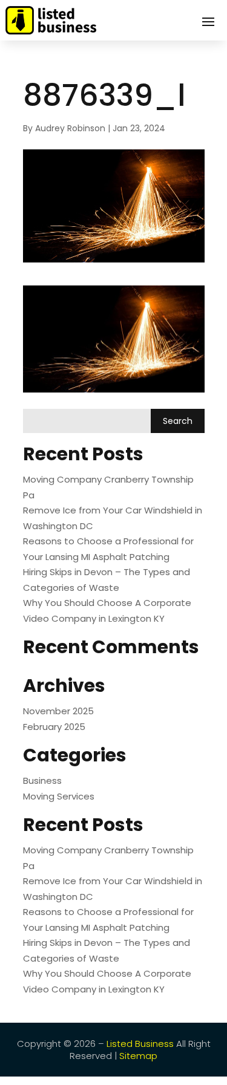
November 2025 (58, 711)
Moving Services (58, 796)
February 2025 (54, 726)
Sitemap (138, 1055)
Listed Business (140, 1043)
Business (42, 780)
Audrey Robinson (70, 128)
